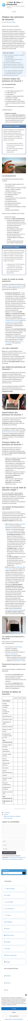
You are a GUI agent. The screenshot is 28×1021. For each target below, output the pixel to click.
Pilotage (8, 962)
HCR (7, 990)
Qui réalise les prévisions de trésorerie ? (12, 62)
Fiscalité (8, 948)
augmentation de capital (19, 660)
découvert (10, 531)
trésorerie (6, 814)
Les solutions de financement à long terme (14, 72)
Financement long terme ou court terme (13, 73)
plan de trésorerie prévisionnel (11, 431)
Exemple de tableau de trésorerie (11, 75)
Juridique (8, 942)
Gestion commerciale (11, 955)
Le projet (8, 895)
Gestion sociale (10, 935)
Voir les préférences (14, 1016)
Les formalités (9, 902)
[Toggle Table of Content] (23, 53)
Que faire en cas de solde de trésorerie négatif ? (14, 68)
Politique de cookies (8, 1019)
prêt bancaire (17, 646)
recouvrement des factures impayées (14, 610)
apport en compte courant (11, 653)
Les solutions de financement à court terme (14, 70)
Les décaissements (10, 58)
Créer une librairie (8, 818)
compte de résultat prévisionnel (14, 286)
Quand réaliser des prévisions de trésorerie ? (13, 64)
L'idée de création (10, 888)
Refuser (14, 1012)
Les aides (8, 915)
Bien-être (8, 983)
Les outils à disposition (10, 61)
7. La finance (7, 812)
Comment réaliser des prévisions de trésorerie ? (14, 55)
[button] (26, 995)
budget (5, 287)
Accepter (14, 1008)
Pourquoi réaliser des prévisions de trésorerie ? (14, 65)
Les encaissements (10, 56)
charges (22, 287)
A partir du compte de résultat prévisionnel (14, 59)
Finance (8, 928)
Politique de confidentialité (18, 1019)
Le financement (10, 908)
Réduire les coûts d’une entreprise (12, 816)
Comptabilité (9, 922)
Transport (8, 975)
